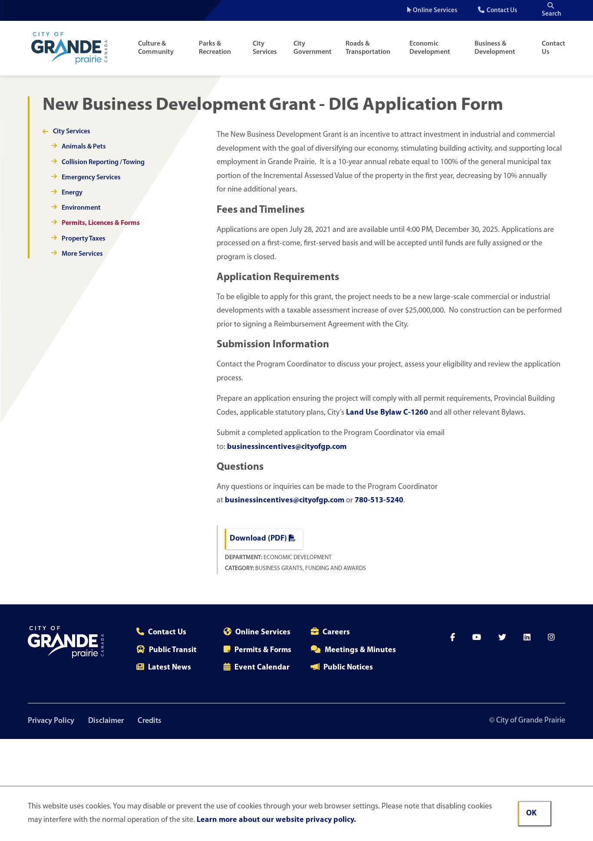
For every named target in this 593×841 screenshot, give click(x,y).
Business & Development (494, 48)
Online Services (435, 10)
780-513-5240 (379, 501)
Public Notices (348, 668)
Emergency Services (91, 177)
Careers (336, 633)
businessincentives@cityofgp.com (286, 447)
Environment (81, 207)
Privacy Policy (51, 721)
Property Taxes (83, 238)
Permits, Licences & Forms (101, 223)
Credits (149, 721)
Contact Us (502, 10)
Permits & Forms (262, 650)
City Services (265, 48)
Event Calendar (262, 668)
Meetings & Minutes (360, 650)
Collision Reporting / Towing (103, 162)
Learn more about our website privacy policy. (276, 820)
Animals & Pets (84, 146)
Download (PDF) (258, 539)
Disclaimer (106, 721)
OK (531, 814)
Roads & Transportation (368, 48)
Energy (72, 192)
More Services (82, 254)
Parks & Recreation (215, 48)
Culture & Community (156, 48)
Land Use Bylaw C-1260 (387, 413)
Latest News (169, 668)
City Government (312, 48)
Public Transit (173, 650)
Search (551, 14)
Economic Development (429, 48)
